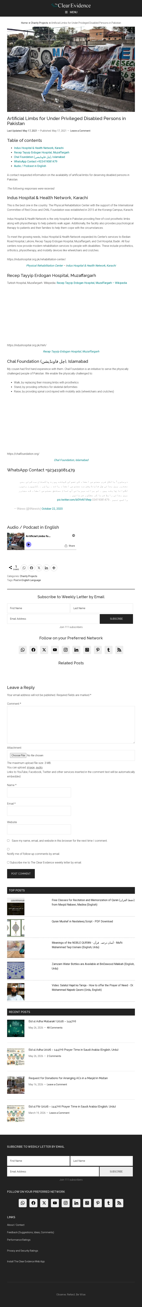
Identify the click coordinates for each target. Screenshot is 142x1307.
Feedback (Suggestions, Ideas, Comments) (30, 1232)
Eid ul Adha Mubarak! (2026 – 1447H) (52, 1021)
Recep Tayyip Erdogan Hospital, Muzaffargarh (41, 152)
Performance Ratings (18, 1239)
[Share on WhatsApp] (24, 568)
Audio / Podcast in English (30, 166)
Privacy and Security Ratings (22, 1250)
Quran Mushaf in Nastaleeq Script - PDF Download (82, 921)
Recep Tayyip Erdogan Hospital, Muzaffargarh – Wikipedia (92, 283)
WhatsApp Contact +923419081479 (35, 161)
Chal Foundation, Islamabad (71, 460)
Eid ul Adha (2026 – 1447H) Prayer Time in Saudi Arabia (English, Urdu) (73, 1049)
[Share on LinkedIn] (46, 568)
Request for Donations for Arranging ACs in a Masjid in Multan (68, 1078)
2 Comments (54, 1056)
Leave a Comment (80, 130)
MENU (73, 12)
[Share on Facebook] (31, 568)
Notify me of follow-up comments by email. (33, 854)
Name (11, 785)
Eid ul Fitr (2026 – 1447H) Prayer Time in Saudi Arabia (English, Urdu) (72, 1106)
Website (12, 822)
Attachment (14, 747)
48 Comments (55, 1027)
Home (24, 22)
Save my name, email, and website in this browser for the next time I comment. (60, 840)
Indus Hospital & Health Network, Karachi (39, 148)
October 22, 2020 (52, 508)
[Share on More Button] (54, 568)
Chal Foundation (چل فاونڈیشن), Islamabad (39, 157)
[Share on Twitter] (39, 568)
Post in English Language (27, 580)
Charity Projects (39, 22)
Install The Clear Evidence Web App (26, 1261)
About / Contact (15, 1225)
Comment (14, 703)
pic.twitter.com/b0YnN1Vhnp (74, 499)
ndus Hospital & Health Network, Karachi (91, 265)
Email (11, 803)
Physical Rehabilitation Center (44, 265)
